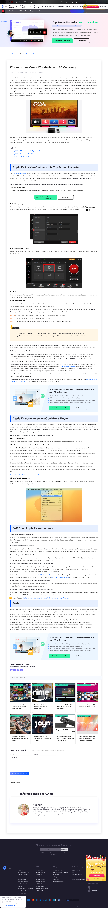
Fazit (14, 160)
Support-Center (76, 870)
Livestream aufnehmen (31, 54)
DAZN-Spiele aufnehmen (67, 366)
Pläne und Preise (22, 893)
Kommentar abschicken (19, 773)
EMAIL (36, 754)
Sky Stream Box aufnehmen (60, 577)
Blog (31, 11)
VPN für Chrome (40, 881)
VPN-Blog (56, 874)
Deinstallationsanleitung (78, 879)
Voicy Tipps (56, 879)
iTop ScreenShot (22, 879)
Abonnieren (64, 849)
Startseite (10, 54)
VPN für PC (39, 874)
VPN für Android (40, 879)
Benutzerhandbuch (77, 874)
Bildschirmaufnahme (58, 881)
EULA (99, 906)
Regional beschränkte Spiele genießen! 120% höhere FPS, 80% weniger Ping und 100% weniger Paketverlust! (55, 2)
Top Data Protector (23, 884)
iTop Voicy (20, 877)
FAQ (39, 11)
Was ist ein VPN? (57, 870)
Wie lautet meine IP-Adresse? (61, 872)
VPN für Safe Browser (42, 888)
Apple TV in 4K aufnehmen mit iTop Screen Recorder (28, 151)
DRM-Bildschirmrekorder (46, 575)
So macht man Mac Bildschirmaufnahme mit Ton (25, 475)
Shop (82, 6)
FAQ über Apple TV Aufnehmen (22, 157)
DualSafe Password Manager (25, 888)
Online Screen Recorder (24, 891)
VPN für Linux (40, 886)
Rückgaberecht (78, 906)
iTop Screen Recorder (19, 173)
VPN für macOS (40, 872)
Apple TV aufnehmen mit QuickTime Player (26, 154)
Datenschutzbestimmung (9, 903)
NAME (12, 754)
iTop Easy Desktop (23, 874)
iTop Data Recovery (23, 881)
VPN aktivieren (76, 877)
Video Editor (24, 11)
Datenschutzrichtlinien (89, 906)
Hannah (12, 72)
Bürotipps (55, 877)
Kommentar (14, 757)
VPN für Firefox (40, 884)
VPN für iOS (39, 877)
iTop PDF (20, 886)
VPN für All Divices (41, 891)
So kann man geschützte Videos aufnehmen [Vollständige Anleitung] (46, 598)
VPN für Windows (41, 870)
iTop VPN (20, 870)
